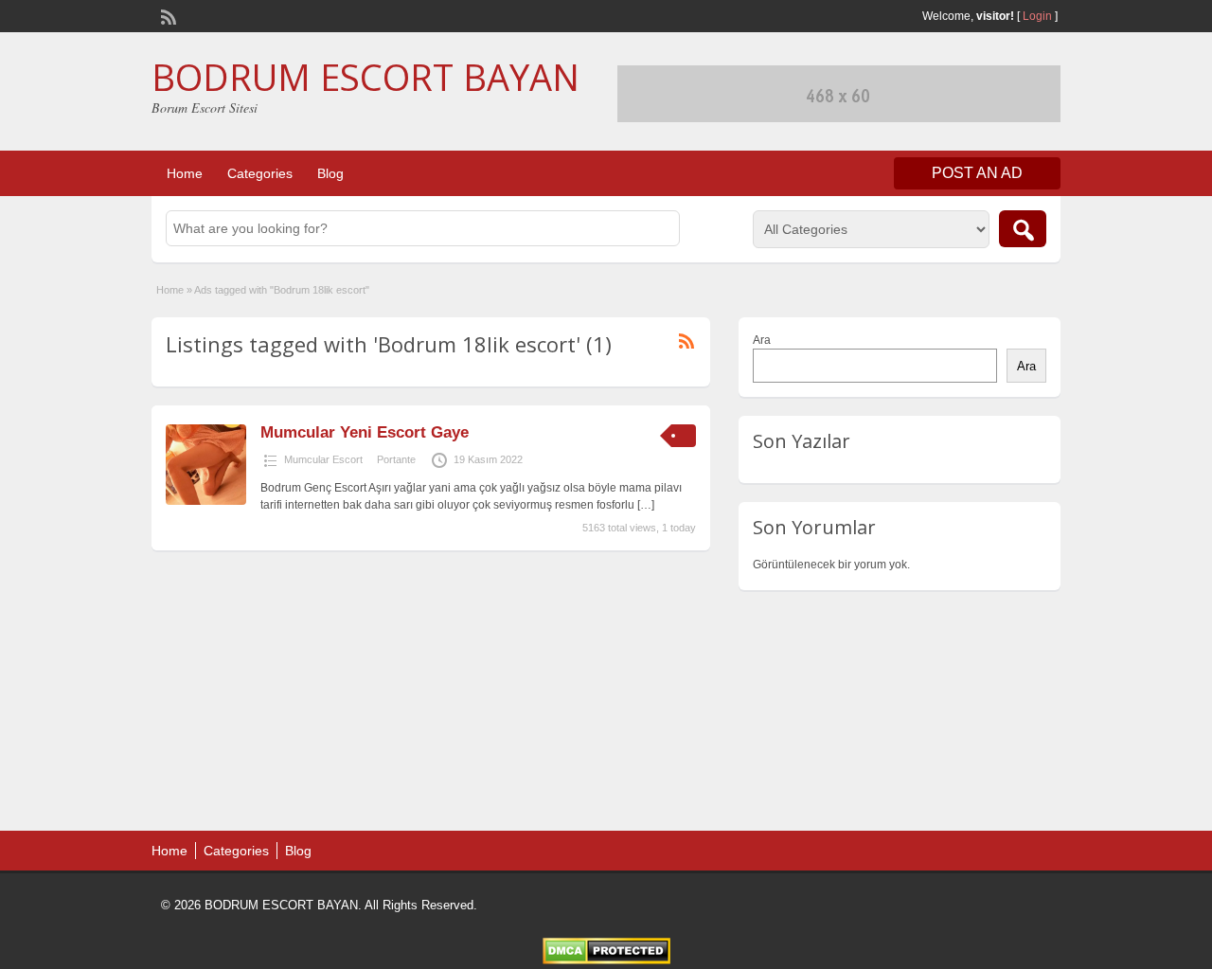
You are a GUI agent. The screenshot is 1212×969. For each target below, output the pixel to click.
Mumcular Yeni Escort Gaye (364, 432)
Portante (396, 459)
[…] (645, 504)
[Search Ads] (1022, 228)
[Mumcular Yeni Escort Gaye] (206, 501)
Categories (260, 173)
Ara (762, 340)
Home (185, 173)
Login (1037, 16)
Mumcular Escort (323, 459)
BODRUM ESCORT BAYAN (365, 76)
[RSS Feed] (166, 15)
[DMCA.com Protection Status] (606, 960)
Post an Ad (977, 173)
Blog (330, 173)
